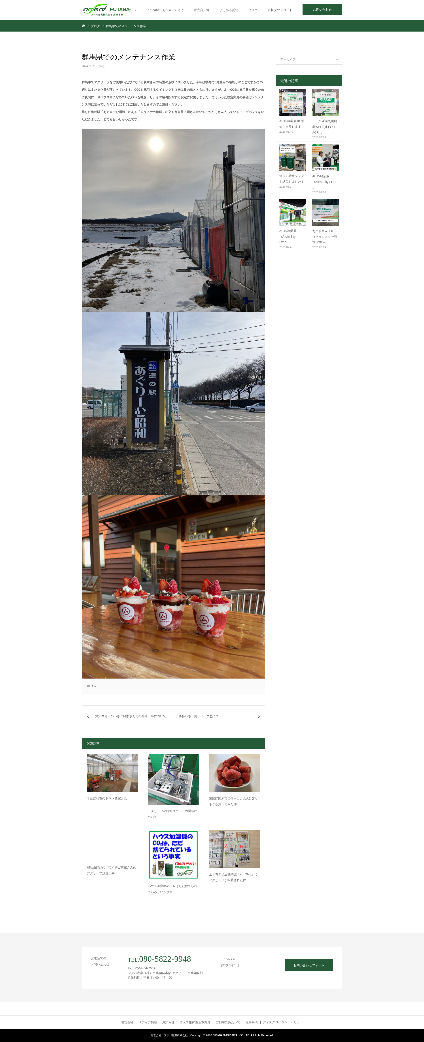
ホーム (133, 10)
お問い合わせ (322, 9)
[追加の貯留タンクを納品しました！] (292, 157)
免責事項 (251, 1022)
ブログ (252, 10)
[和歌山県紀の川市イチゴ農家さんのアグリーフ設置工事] (112, 845)
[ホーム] (83, 26)
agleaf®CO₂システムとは (166, 10)
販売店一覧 (201, 10)
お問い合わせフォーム (308, 965)
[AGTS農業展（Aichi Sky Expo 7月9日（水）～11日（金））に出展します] (292, 212)
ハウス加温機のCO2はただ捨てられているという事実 (172, 889)
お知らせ (168, 1022)
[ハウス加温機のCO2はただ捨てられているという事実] (173, 855)
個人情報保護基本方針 (195, 1022)
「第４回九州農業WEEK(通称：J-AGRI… (324, 126)
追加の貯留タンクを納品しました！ (291, 178)
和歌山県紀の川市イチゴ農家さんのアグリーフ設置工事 (111, 870)
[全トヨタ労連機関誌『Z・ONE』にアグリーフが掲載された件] (234, 849)
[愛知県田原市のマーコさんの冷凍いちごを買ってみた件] (234, 773)
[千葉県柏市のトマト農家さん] (112, 773)
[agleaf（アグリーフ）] (106, 10)
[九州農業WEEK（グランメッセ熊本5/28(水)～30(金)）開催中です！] (325, 212)
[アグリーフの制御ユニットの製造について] (173, 779)
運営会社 (127, 1022)
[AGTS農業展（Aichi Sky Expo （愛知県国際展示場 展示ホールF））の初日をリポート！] (325, 157)
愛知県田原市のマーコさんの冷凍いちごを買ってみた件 (233, 801)
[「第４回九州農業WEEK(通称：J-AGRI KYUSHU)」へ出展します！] (325, 102)
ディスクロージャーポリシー (283, 1022)
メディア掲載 (147, 1022)
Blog (101, 66)
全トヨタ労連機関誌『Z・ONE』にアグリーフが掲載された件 (233, 877)
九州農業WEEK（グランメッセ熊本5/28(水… (324, 236)
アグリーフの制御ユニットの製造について (172, 814)
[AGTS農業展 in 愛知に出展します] (292, 102)
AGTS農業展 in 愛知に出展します (291, 123)
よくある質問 (229, 10)
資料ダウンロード (280, 10)
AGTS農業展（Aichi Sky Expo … (324, 181)
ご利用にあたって (228, 1022)
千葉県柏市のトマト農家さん (107, 798)
